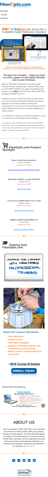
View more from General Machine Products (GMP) (24, 170)
